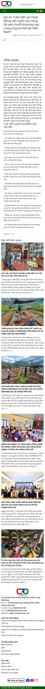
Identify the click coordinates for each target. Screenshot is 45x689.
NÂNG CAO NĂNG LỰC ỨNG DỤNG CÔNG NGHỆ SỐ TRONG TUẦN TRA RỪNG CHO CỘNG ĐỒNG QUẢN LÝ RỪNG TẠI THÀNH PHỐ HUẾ (21, 447)
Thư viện (5, 660)
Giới (3, 647)
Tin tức (12, 234)
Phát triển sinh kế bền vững (12, 626)
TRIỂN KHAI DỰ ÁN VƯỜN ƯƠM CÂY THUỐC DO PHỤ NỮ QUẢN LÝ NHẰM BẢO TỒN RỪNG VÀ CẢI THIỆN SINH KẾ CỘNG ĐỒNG (22, 331)
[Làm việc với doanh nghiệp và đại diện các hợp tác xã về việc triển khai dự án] (22, 257)
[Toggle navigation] (4, 11)
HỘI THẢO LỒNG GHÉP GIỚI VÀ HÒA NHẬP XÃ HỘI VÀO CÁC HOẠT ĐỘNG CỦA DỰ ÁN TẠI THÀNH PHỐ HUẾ (21, 505)
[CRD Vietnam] (6, 4)
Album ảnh (5, 663)
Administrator (37, 35)
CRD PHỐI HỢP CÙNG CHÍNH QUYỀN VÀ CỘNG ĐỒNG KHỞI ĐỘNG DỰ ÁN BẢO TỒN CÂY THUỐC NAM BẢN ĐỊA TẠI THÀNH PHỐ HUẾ (22, 389)
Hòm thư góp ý (17, 680)
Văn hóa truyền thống (10, 654)
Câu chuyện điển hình (10, 669)
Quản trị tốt (6, 651)
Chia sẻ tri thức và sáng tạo (12, 635)
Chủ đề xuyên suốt (9, 642)
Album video (6, 666)
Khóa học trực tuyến (9, 672)
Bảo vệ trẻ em (7, 644)
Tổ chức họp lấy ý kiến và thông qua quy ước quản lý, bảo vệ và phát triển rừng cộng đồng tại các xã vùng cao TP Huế (22, 563)
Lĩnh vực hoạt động (9, 618)
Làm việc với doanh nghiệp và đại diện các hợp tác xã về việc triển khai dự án (21, 274)
